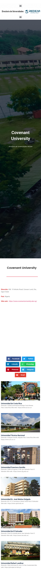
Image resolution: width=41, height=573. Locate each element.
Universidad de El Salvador (11, 531)
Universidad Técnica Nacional (13, 435)
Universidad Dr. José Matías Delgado (15, 499)
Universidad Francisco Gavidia (13, 467)
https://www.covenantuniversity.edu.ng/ (23, 301)
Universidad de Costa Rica (11, 403)
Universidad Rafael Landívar (12, 563)
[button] (20, 5)
